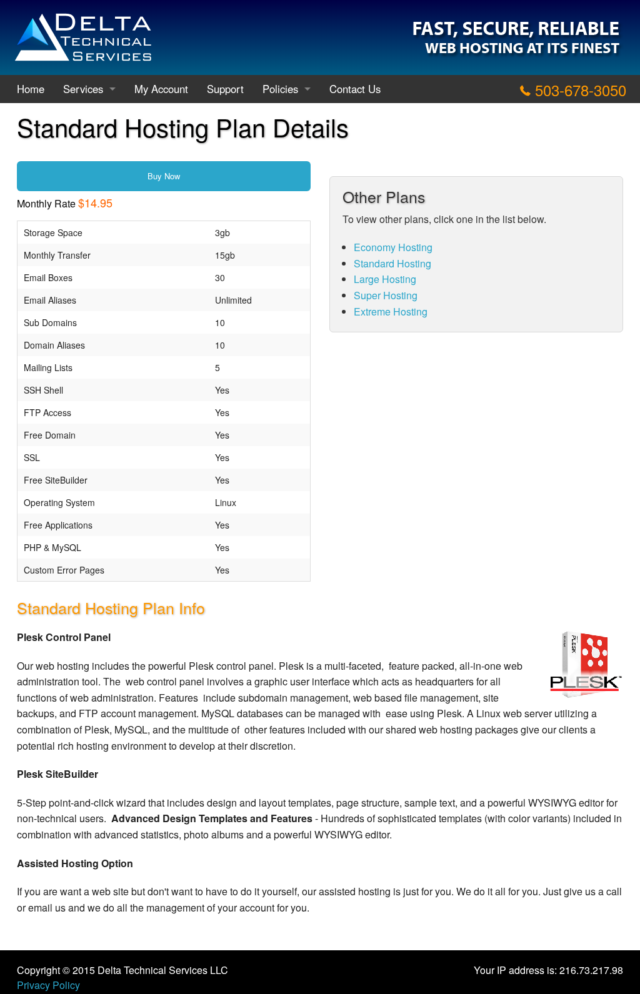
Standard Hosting (392, 263)
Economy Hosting (393, 247)
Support (225, 88)
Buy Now (164, 176)
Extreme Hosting (391, 311)
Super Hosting (386, 295)
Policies (280, 88)
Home (30, 88)
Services (83, 88)
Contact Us (355, 88)
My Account (161, 88)
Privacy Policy (48, 985)
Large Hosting (385, 279)
